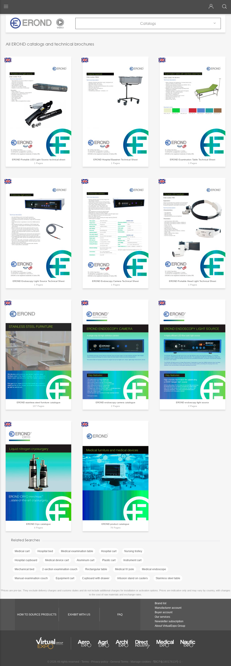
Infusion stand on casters (132, 578)
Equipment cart (65, 578)
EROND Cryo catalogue (38, 524)
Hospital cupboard (26, 560)
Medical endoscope (154, 569)
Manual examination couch (31, 578)
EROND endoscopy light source (192, 402)
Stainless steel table (168, 578)
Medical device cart (57, 560)
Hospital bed (45, 551)
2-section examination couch (59, 569)
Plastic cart (109, 560)
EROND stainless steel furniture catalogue (38, 402)
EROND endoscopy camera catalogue (115, 402)
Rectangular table (96, 569)
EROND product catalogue (115, 524)
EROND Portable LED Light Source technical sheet (38, 159)
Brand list (160, 603)
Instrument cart (132, 560)
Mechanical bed (24, 569)
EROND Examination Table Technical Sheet (192, 159)
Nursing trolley (133, 551)
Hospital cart (108, 551)
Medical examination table (77, 551)
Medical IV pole (124, 569)
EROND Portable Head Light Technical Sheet (192, 281)
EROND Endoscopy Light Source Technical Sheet (39, 281)
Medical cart (22, 551)
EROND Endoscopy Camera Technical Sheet (115, 281)
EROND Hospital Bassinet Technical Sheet (115, 159)
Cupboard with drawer (95, 578)
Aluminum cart (85, 560)
